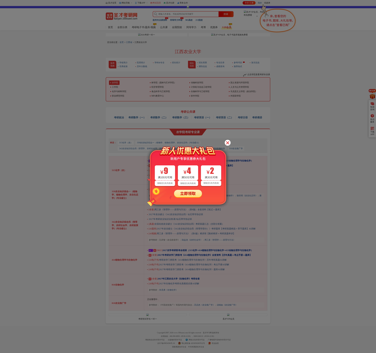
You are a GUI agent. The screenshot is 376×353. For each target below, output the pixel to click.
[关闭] (228, 143)
